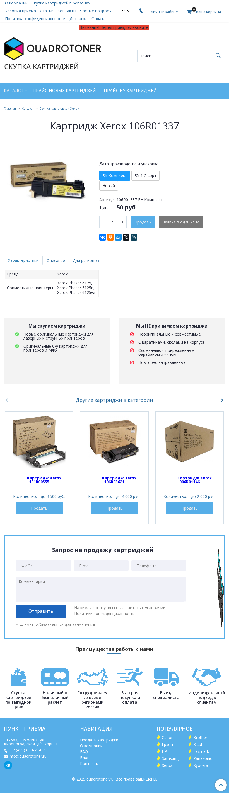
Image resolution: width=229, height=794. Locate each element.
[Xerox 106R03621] (114, 442)
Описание (56, 260)
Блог (84, 757)
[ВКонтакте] (102, 237)
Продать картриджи (99, 740)
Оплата (98, 18)
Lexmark (201, 751)
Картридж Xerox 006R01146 (195, 479)
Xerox (167, 765)
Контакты (66, 10)
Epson (167, 744)
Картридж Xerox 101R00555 (44, 479)
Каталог (14, 91)
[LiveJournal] (134, 237)
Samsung (170, 758)
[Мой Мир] (118, 237)
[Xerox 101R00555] (39, 442)
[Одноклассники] (110, 237)
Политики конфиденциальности (104, 613)
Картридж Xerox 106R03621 (120, 479)
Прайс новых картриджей (64, 91)
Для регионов (86, 260)
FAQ (84, 751)
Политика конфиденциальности (35, 18)
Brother (200, 737)
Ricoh (198, 744)
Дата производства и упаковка (128, 164)
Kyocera (200, 765)
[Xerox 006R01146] (189, 442)
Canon (167, 737)
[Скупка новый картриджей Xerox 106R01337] (47, 182)
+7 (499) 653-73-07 (27, 750)
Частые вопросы (96, 10)
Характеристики (23, 260)
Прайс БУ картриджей (130, 91)
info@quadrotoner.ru (28, 756)
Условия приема (20, 10)
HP (164, 751)
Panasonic (202, 758)
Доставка (78, 18)
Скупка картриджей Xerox (59, 108)
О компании (91, 745)
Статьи (47, 10)
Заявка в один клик (181, 222)
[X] (126, 237)
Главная (10, 108)
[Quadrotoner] (52, 52)
